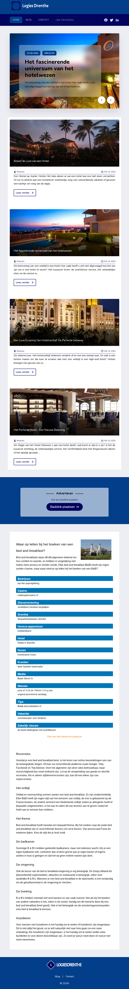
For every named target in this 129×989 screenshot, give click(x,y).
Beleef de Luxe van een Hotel (31, 161)
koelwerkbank (24, 630)
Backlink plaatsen (64, 507)
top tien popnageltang (28, 583)
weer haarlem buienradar (30, 666)
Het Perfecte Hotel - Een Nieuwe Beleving (39, 430)
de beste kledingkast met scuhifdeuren (37, 729)
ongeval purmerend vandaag (32, 694)
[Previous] (101, 100)
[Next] (111, 100)
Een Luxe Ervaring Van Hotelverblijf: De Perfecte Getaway (48, 340)
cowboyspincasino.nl (28, 595)
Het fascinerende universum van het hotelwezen (49, 68)
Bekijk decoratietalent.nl (29, 706)
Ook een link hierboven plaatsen (64, 736)
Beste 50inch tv (25, 678)
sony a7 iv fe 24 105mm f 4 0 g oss (35, 690)
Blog (29, 19)
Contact (43, 19)
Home (16, 19)
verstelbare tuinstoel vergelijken (33, 606)
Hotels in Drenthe (26, 642)
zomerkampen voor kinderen (32, 718)
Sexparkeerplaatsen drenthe (32, 618)
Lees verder (22, 192)
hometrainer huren (27, 654)
